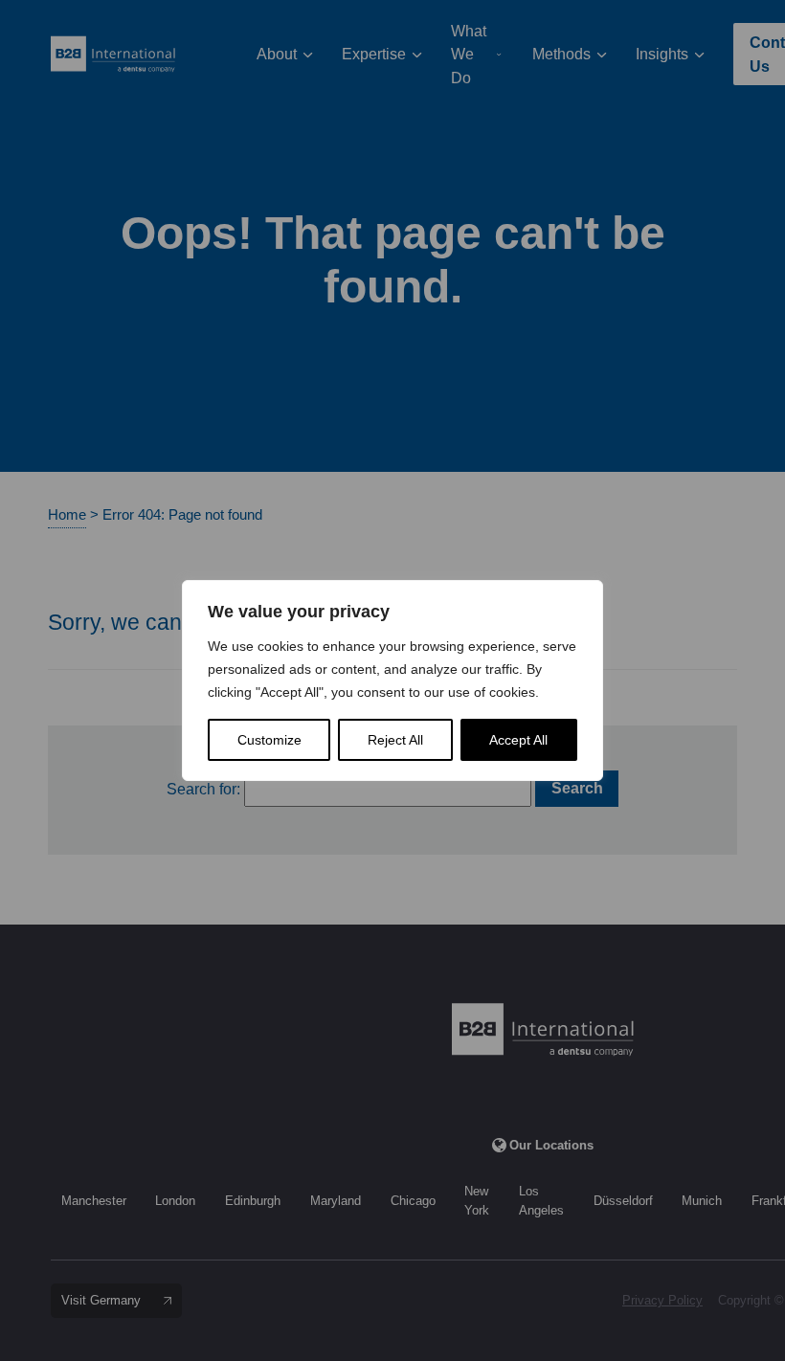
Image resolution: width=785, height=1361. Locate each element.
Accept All (518, 739)
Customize (269, 739)
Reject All (395, 739)
